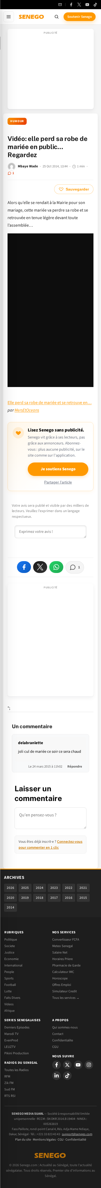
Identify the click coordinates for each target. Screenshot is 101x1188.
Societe (9, 946)
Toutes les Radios (16, 1070)
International (13, 965)
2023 (54, 887)
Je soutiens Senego (58, 469)
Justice (9, 952)
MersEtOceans (27, 410)
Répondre (74, 766)
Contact (57, 1033)
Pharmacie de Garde (66, 965)
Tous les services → (65, 997)
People (9, 971)
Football (10, 984)
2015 (83, 897)
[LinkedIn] (56, 1075)
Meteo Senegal (62, 946)
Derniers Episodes (16, 1027)
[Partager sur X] (40, 567)
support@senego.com (77, 1134)
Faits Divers (12, 997)
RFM (7, 1076)
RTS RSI (9, 1095)
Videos (8, 1004)
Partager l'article (58, 482)
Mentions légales (44, 1139)
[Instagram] (89, 1065)
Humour (17, 121)
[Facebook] (71, 5)
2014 (10, 907)
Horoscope (60, 978)
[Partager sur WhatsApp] (56, 567)
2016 (68, 897)
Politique (10, 939)
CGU (55, 1046)
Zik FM (8, 1082)
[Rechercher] (56, 16)
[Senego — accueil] (32, 16)
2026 (10, 887)
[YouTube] (87, 5)
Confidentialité (75, 1139)
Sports (8, 978)
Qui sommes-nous (65, 1027)
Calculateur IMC (63, 971)
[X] (67, 1065)
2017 (54, 897)
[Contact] (60, 4)
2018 (39, 897)
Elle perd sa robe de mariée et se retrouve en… (50, 403)
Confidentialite (62, 1040)
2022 (68, 887)
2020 (10, 897)
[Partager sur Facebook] (24, 567)
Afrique (9, 1010)
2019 (25, 897)
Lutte (8, 991)
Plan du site (23, 1139)
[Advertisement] (50, 70)
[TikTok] (95, 5)
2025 (25, 887)
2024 (39, 887)
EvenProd (11, 1040)
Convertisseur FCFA (65, 939)
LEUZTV (9, 1046)
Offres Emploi (61, 984)
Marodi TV (11, 1033)
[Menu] (8, 16)
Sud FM (9, 1089)
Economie (11, 958)
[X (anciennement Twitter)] (79, 5)
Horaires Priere (62, 958)
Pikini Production (16, 1053)
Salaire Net (59, 952)
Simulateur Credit (64, 991)
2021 (83, 887)
